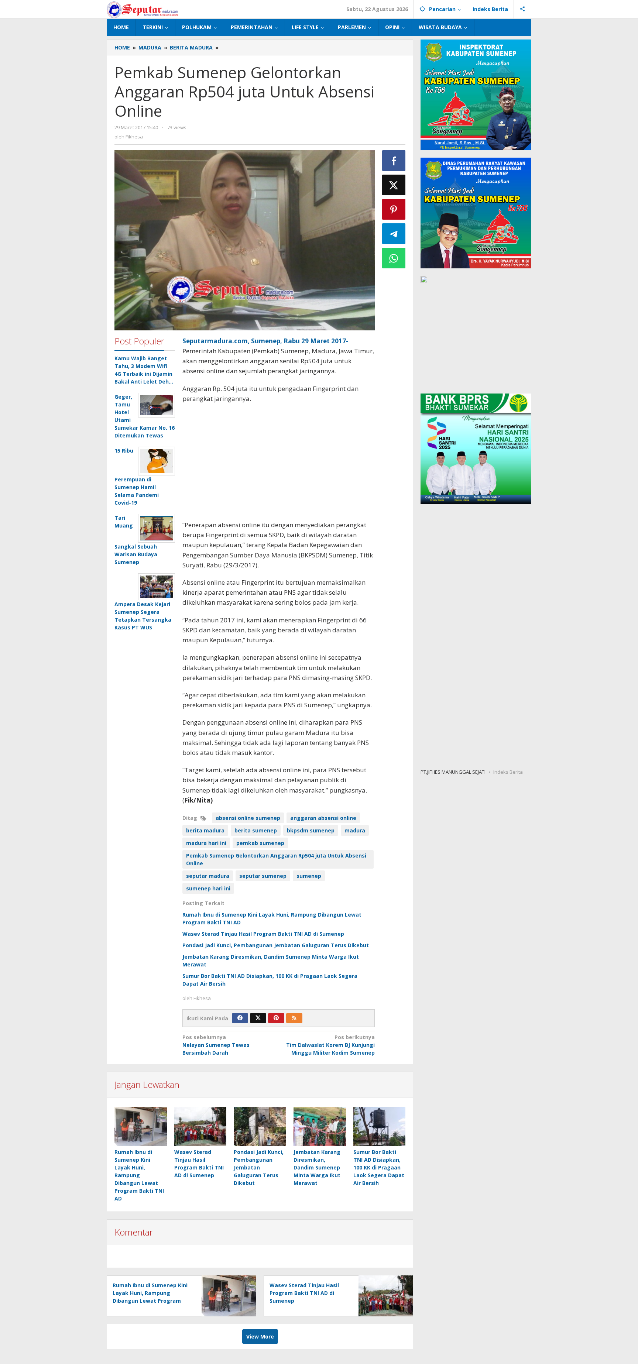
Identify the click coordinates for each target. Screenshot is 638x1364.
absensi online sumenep (248, 817)
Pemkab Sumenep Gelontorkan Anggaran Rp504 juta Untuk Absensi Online (276, 859)
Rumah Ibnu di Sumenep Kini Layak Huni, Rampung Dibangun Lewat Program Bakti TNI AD (139, 1175)
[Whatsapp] (394, 258)
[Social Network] (522, 9)
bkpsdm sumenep (311, 830)
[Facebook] (240, 1018)
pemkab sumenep (260, 842)
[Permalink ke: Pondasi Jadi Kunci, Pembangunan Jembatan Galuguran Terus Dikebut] (260, 1126)
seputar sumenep (263, 875)
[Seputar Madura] (142, 9)
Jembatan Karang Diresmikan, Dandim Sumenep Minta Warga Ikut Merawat (317, 1167)
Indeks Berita (508, 771)
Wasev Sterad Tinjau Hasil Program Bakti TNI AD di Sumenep (263, 933)
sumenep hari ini (208, 888)
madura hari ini (206, 842)
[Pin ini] (394, 209)
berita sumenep (255, 830)
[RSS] (294, 1018)
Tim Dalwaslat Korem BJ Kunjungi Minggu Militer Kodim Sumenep (330, 1045)
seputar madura (207, 875)
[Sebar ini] (394, 160)
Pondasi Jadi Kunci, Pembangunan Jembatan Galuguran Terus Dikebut (275, 945)
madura (354, 830)
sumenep (308, 875)
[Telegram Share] (394, 233)
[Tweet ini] (394, 185)
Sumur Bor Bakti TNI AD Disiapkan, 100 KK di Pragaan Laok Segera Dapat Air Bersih (378, 1167)
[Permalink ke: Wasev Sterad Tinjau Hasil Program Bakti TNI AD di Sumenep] (200, 1126)
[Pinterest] (276, 1018)
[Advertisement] (278, 462)
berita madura (205, 830)
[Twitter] (258, 1018)
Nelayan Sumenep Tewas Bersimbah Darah (216, 1045)
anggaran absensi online (323, 817)
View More (260, 1336)
